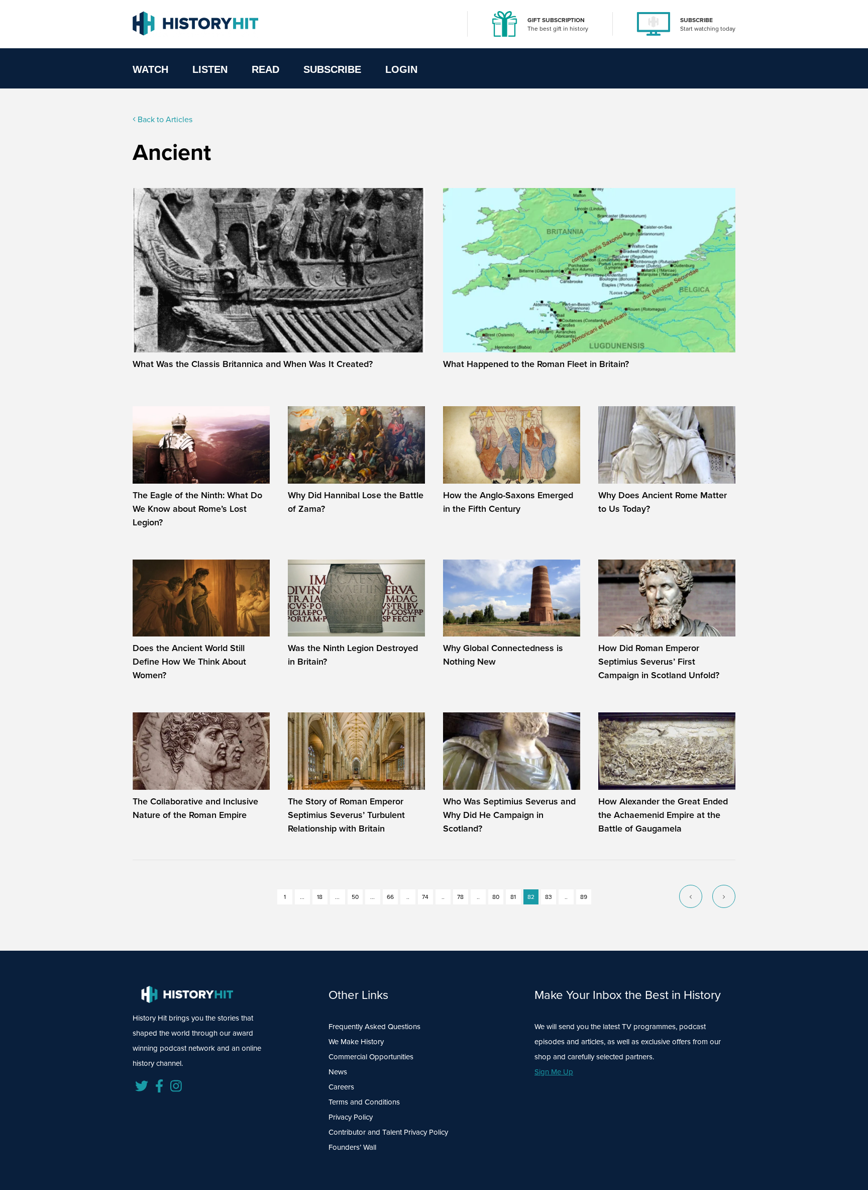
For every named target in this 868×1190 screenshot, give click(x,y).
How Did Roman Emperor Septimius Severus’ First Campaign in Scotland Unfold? (658, 662)
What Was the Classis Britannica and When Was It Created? (253, 364)
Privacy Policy (351, 1117)
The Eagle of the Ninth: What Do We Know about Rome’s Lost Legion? (197, 509)
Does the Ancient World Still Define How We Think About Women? (189, 662)
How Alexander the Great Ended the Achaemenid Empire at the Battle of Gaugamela (663, 815)
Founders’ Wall (352, 1147)
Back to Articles (164, 119)
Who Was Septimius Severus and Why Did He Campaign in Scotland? (509, 815)
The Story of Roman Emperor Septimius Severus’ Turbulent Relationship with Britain (346, 815)
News (338, 1071)
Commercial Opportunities (371, 1056)
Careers (341, 1086)
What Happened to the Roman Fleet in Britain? (536, 364)
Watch (150, 69)
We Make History (356, 1041)
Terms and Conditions (364, 1102)
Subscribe (332, 69)
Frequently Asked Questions (374, 1026)
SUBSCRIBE (696, 20)
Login (401, 69)
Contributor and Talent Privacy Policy (388, 1132)
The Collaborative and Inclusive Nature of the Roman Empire (195, 808)
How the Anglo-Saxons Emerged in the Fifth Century (508, 502)
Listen (210, 69)
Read (265, 69)
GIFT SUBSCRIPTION (556, 20)
